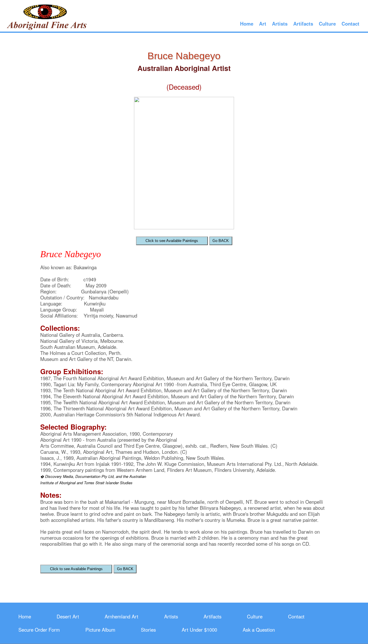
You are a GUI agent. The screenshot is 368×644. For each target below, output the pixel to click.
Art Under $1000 (199, 629)
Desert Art (68, 616)
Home (246, 23)
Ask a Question (259, 629)
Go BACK (220, 241)
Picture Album (100, 629)
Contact (350, 23)
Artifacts (303, 23)
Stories (148, 629)
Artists (280, 23)
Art (262, 23)
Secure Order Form (39, 629)
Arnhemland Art (121, 616)
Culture (327, 23)
